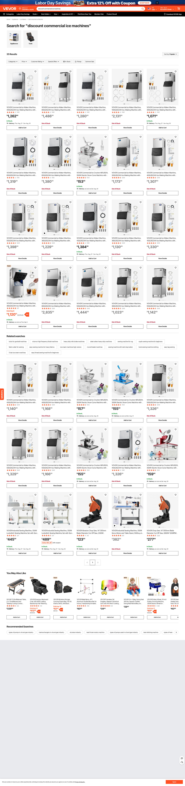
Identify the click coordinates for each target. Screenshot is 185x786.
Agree (174, 782)
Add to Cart (22, 128)
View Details (57, 128)
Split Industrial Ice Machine (35, 19)
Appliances (15, 19)
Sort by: (166, 54)
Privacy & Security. (80, 782)
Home (8, 19)
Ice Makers (23, 19)
